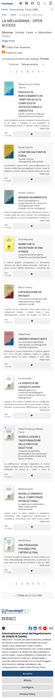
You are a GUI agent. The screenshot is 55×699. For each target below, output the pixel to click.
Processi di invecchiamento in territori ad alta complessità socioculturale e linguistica (30, 101)
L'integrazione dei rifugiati (30, 294)
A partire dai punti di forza (32, 154)
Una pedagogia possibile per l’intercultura (28, 549)
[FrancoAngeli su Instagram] (10, 619)
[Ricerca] (52, 9)
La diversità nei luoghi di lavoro (29, 385)
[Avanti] (43, 71)
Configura (27, 687)
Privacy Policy (27, 694)
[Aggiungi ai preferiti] (32, 134)
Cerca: (4, 9)
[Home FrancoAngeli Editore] (9, 3)
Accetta (27, 673)
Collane (13, 15)
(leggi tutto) (8, 40)
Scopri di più (45, 129)
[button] (20, 3)
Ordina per (14, 64)
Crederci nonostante (32, 339)
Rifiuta (27, 680)
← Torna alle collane (27, 595)
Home (4, 15)
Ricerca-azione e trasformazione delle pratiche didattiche (29, 442)
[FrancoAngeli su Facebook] (3, 619)
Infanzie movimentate (32, 197)
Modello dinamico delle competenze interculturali (30, 497)
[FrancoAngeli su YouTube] (14, 619)
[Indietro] (11, 71)
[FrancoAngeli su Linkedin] (7, 619)
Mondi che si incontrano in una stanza (30, 248)
